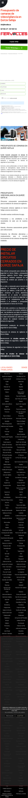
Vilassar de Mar (21, 625)
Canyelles (21, 631)
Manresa (7, 585)
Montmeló (7, 535)
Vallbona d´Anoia (7, 513)
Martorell (7, 559)
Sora (7, 480)
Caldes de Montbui (7, 444)
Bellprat (21, 373)
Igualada (7, 421)
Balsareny (21, 469)
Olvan (21, 426)
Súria (7, 525)
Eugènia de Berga (7, 518)
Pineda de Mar (21, 546)
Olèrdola (7, 494)
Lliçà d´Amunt (21, 569)
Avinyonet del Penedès (21, 618)
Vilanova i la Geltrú (7, 543)
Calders (7, 623)
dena (21, 494)
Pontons (7, 412)
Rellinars (7, 398)
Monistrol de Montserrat (7, 588)
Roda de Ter (7, 386)
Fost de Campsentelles (21, 574)
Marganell (21, 559)
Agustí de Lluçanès (21, 404)
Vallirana (21, 791)
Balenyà (7, 461)
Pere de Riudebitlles (7, 447)
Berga (7, 488)
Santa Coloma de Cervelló (20, 488)
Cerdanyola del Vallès (7, 532)
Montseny (7, 625)
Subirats (21, 525)
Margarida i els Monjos (21, 452)
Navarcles (21, 381)
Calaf (7, 602)
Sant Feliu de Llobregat (21, 467)
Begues (21, 431)
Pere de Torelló (7, 572)
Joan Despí (7, 631)
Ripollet (21, 386)
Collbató (21, 556)
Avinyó (7, 620)
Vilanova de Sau (7, 561)
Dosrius (7, 502)
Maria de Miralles (21, 450)
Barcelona (7, 373)
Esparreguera (7, 442)
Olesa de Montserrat (21, 507)
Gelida (21, 389)
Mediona (21, 480)
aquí (1, 113)
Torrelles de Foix (21, 376)
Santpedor (7, 389)
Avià (21, 553)
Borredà (7, 553)
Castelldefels (7, 497)
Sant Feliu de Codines (21, 398)
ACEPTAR (20, 716)
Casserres (7, 492)
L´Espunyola (21, 527)
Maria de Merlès (7, 452)
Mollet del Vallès (7, 450)
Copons (7, 439)
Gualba (21, 538)
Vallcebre (7, 515)
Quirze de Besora (7, 594)
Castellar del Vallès (7, 580)
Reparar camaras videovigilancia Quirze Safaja (7, 795)
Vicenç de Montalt (21, 594)
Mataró (21, 401)
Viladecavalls (7, 615)
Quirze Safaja (7, 577)
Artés (7, 556)
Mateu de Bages (21, 421)
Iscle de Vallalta (7, 475)
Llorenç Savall (7, 379)
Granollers (7, 540)
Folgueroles (7, 607)
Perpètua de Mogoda (7, 437)
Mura (7, 384)
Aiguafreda (7, 409)
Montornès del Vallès (21, 532)
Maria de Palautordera (7, 500)
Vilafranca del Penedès (7, 426)
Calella (7, 582)
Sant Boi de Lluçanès (21, 597)
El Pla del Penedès (7, 455)
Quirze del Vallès (21, 577)
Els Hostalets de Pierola (7, 458)
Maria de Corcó (21, 540)
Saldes (7, 527)
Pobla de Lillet (7, 546)
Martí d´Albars (7, 416)
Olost (7, 429)
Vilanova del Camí (7, 612)
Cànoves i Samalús (7, 633)
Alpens (7, 406)
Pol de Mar (21, 416)
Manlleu (21, 464)
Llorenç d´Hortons (21, 379)
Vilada (21, 548)
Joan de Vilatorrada (21, 561)
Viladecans (21, 615)
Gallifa (7, 434)
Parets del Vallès (21, 505)
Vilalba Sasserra (7, 788)
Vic (7, 551)
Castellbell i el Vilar (21, 602)
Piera (21, 502)
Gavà (7, 507)
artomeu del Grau (21, 599)
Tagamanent (21, 551)
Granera (21, 591)
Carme (21, 492)
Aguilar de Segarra (7, 376)
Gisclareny (7, 604)
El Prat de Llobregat (21, 457)
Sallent (7, 401)
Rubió (21, 582)
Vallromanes (7, 791)
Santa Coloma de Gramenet (20, 518)
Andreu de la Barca (7, 404)
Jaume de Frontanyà (7, 564)
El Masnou (21, 455)
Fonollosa (21, 604)
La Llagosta (21, 572)
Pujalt (7, 381)
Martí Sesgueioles (7, 423)
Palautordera (7, 464)
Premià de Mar (21, 447)
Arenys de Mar (7, 485)
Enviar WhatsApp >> (13, 48)
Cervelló (21, 530)
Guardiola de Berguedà (7, 538)
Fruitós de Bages (7, 574)
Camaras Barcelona (4, 53)
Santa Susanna (21, 434)
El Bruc (21, 500)
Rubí (21, 384)
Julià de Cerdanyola (21, 628)
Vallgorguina (7, 472)
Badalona (7, 618)
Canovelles (21, 633)
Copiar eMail (14, 42)
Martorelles (7, 522)
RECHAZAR (9, 716)
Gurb (7, 591)
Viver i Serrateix (7, 566)
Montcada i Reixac (21, 418)
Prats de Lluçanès (21, 409)
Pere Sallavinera (21, 472)
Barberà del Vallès (21, 510)
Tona (7, 628)
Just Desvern (7, 467)
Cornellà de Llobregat (21, 477)
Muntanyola (21, 623)
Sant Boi (7, 599)
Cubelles (21, 513)
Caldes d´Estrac (21, 620)
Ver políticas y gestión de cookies (15, 712)
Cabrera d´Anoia (21, 564)
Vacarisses (21, 522)
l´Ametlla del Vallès (7, 530)
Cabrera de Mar (21, 423)
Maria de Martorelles (20, 497)
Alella (21, 406)
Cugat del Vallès (21, 607)
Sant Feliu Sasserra (21, 444)
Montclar (7, 431)
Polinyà (21, 543)
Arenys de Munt (21, 482)
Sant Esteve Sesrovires (21, 461)
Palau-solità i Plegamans (20, 392)
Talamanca (21, 535)
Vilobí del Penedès (21, 566)
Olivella (21, 429)
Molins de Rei (21, 580)
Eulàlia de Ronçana (7, 469)
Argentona (7, 482)
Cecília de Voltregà (21, 610)
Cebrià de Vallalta (7, 597)
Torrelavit (21, 612)
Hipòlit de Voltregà (21, 442)
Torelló (7, 477)
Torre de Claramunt (7, 418)
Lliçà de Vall (7, 569)
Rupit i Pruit (21, 475)
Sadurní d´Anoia (7, 610)
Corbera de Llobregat (21, 437)
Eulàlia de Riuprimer (21, 515)
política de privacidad (13, 98)
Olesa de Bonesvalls (7, 510)
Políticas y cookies (21, 793)
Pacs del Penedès (21, 396)
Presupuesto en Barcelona (12, 53)
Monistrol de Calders (21, 587)
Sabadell (21, 585)
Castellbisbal (7, 548)
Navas (7, 392)
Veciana (21, 788)
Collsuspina (21, 439)
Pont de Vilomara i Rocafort (21, 412)
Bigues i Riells (21, 485)
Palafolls (7, 396)
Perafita (7, 505)
